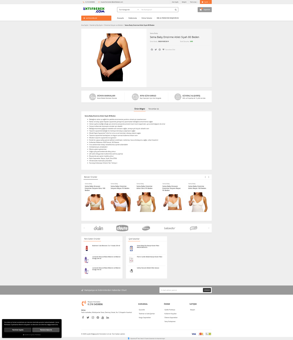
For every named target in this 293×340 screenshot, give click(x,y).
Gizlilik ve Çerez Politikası (33, 335)
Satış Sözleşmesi (169, 321)
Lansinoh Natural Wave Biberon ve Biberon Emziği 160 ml (106, 268)
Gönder (207, 290)
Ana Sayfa (175, 2)
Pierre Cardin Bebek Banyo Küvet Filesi (149, 257)
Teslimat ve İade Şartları (147, 314)
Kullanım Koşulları (170, 314)
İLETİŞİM (193, 304)
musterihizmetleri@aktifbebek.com (112, 2)
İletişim (184, 2)
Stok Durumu (184, 41)
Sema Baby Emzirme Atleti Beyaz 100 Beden (197, 187)
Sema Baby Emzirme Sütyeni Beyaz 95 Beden (120, 187)
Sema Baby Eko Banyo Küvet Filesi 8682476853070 (148, 246)
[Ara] (176, 9)
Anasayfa (120, 18)
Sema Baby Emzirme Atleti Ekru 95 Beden (144, 187)
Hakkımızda (132, 18)
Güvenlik (142, 310)
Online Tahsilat (146, 18)
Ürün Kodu (153, 41)
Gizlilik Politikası (169, 310)
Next (208, 177)
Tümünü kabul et (46, 330)
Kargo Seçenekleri (145, 317)
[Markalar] (99, 228)
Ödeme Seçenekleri (171, 317)
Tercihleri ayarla (17, 330)
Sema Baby (154, 33)
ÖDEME (167, 304)
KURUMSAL (143, 304)
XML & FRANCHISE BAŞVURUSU (168, 18)
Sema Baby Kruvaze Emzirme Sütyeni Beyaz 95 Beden (171, 188)
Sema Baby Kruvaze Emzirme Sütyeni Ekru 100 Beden (95, 188)
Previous (205, 177)
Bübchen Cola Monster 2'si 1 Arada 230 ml (106, 246)
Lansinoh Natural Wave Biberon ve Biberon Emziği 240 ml (106, 257)
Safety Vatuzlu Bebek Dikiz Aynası (148, 268)
